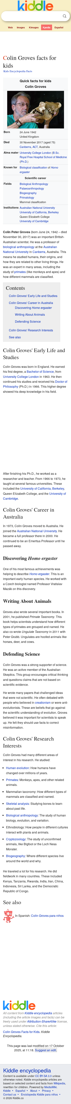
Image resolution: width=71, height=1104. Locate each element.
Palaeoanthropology (32, 188)
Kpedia (46, 27)
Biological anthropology (22, 815)
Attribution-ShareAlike (41, 1021)
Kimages (34, 27)
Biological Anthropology (34, 184)
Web (10, 27)
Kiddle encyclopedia (38, 1013)
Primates (12, 780)
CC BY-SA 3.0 (43, 1076)
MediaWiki (50, 1087)
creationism (43, 702)
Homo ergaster (39, 574)
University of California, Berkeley (39, 212)
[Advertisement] (35, 42)
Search (64, 16)
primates (20, 272)
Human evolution (17, 768)
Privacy (46, 1090)
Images (21, 27)
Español (59, 27)
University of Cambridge (34, 221)
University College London (35, 153)
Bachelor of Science (40, 371)
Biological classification (33, 167)
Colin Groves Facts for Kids (21, 1032)
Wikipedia (59, 1083)
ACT (35, 147)
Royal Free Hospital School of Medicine (43, 157)
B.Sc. (56, 153)
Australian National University (37, 208)
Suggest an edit (45, 1050)
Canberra (25, 147)
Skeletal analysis (17, 803)
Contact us (9, 1094)
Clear (57, 16)
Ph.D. (24, 161)
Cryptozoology (16, 839)
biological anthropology (18, 247)
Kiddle (7, 1090)
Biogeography (28, 193)
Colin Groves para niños (47, 915)
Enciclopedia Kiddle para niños (39, 1094)
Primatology (27, 197)
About (33, 1090)
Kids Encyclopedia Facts (17, 71)
